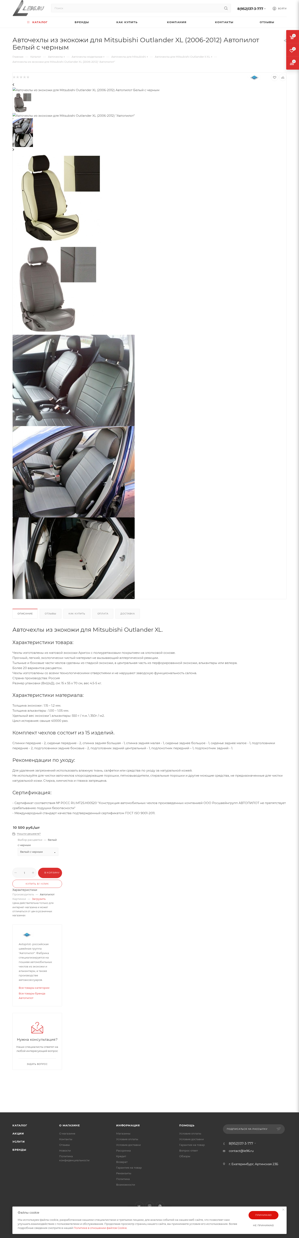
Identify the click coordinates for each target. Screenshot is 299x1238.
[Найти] (226, 8)
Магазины (123, 1133)
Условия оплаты (127, 1139)
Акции (18, 1133)
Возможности (125, 1184)
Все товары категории (34, 987)
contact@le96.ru (241, 1151)
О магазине (69, 1125)
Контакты (65, 1139)
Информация (128, 1125)
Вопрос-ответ (188, 1150)
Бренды (19, 1149)
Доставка (127, 613)
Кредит (121, 1156)
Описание (25, 613)
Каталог (19, 1125)
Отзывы (50, 613)
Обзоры (184, 1156)
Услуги (18, 1141)
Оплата (102, 613)
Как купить (77, 613)
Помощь (186, 1125)
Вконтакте (139, 1206)
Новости (65, 1150)
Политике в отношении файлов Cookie (100, 1227)
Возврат (122, 1162)
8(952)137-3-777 (250, 9)
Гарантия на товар (129, 1167)
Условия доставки (128, 1144)
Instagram (149, 1206)
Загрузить (39, 898)
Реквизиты (123, 1173)
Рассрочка (123, 1150)
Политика (123, 1179)
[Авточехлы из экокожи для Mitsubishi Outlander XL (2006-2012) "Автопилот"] (58, 289)
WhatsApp (160, 1206)
